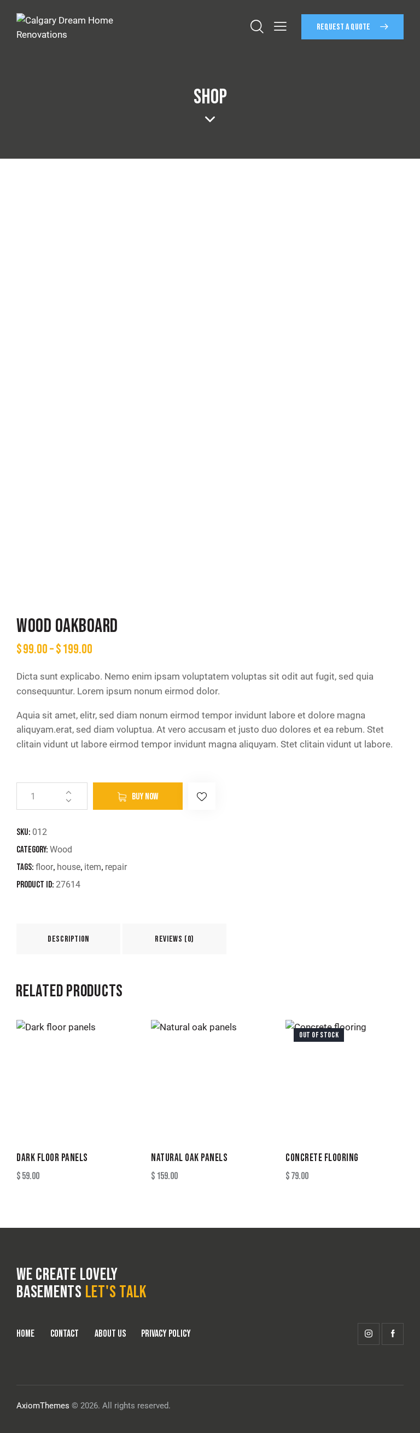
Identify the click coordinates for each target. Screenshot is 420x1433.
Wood (61, 849)
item (92, 867)
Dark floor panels (52, 1158)
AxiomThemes (42, 1406)
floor (44, 867)
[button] (201, 796)
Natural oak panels (189, 1158)
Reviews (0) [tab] (174, 939)
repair (116, 867)
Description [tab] (68, 939)
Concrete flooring (322, 1158)
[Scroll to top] (399, 1412)
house (68, 867)
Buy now (145, 796)
